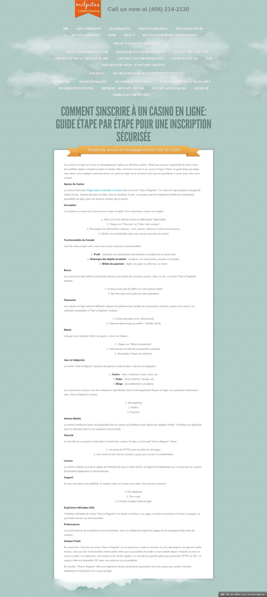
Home (66, 29)
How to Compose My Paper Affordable (133, 82)
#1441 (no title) (97, 74)
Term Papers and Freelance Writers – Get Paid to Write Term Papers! (157, 62)
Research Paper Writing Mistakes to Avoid (87, 52)
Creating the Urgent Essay (185, 59)
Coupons (112, 35)
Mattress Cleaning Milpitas (86, 35)
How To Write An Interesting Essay (169, 89)
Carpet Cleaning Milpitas (89, 29)
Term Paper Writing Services (93, 82)
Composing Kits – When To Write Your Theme (122, 89)
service (113, 150)
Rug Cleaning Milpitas (120, 29)
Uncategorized (137, 150)
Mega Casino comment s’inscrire (104, 190)
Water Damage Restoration (189, 29)
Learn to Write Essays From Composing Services (140, 59)
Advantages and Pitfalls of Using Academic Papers (141, 52)
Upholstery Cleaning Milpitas (153, 29)
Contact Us (129, 35)
